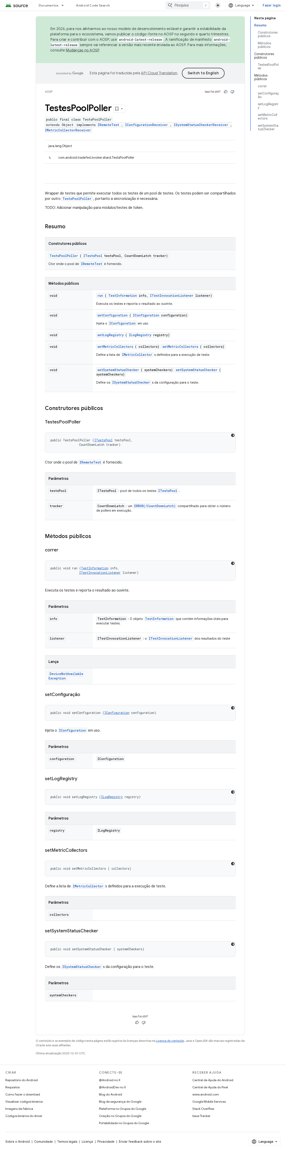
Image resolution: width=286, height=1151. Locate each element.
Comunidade (43, 1141)
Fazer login (272, 5)
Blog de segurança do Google (120, 1102)
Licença (87, 1141)
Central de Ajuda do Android (212, 1080)
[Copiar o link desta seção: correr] (62, 550)
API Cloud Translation (159, 73)
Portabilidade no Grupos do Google (124, 1123)
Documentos (49, 5)
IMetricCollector (137, 354)
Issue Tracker (201, 1116)
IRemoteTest (108, 125)
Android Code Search (93, 5)
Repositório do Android (21, 1080)
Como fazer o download (22, 1094)
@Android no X (109, 1080)
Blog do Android (110, 1094)
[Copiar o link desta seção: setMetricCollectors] (91, 850)
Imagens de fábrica (19, 1109)
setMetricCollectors (115, 346)
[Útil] (225, 91)
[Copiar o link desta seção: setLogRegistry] (81, 779)
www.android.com (205, 1094)
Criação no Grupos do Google (120, 1116)
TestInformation (122, 295)
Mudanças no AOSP (82, 50)
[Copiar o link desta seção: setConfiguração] (84, 695)
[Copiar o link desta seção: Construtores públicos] (108, 408)
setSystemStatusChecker (118, 370)
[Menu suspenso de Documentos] (65, 5)
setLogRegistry (110, 335)
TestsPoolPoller (77, 198)
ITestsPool (92, 256)
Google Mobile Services (209, 1102)
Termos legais (67, 1141)
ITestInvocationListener (171, 295)
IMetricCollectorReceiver (68, 130)
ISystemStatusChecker (131, 382)
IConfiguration (146, 315)
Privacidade (105, 1141)
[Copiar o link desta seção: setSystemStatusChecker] (102, 931)
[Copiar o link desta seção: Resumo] (71, 227)
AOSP (49, 92)
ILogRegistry (140, 335)
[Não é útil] (232, 91)
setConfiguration (112, 315)
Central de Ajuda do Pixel (210, 1087)
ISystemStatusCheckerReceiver (201, 125)
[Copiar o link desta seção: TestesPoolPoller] (85, 422)
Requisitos (12, 1087)
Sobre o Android (17, 1141)
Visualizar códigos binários (24, 1102)
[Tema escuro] (233, 435)
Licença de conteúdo (170, 1041)
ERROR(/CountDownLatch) (155, 506)
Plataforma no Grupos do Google (122, 1109)
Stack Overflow (203, 1109)
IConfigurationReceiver (146, 125)
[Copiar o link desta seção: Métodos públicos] (97, 536)
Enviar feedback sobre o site (140, 1141)
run (100, 295)
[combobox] (188, 5)
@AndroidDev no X (112, 1087)
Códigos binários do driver (23, 1116)
